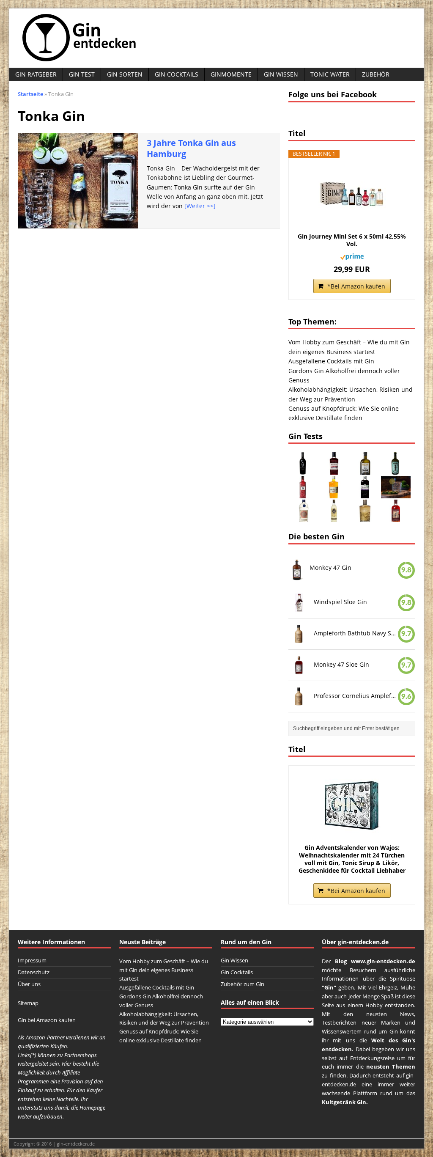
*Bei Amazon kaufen (356, 286)
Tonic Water (330, 74)
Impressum (32, 960)
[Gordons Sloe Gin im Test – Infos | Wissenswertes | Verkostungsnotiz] (365, 493)
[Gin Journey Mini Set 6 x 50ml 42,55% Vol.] (351, 194)
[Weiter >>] (200, 206)
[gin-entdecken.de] (216, 38)
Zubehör (375, 74)
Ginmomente (231, 74)
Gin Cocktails (176, 74)
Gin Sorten (125, 74)
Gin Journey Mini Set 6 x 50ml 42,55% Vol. (352, 240)
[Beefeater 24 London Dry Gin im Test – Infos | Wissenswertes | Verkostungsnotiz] (303, 493)
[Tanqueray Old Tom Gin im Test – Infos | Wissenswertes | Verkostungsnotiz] (303, 517)
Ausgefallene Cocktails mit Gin (331, 361)
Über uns (29, 984)
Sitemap (28, 1003)
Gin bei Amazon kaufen (47, 1020)
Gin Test (82, 74)
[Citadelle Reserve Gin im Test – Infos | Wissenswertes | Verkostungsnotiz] (334, 517)
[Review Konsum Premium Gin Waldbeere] (396, 493)
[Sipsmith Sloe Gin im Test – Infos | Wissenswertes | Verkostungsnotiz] (396, 517)
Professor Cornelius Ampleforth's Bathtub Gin (355, 695)
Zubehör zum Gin (242, 984)
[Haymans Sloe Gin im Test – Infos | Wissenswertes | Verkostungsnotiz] (334, 470)
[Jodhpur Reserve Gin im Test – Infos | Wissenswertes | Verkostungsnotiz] (365, 517)
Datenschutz (33, 972)
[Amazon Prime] (352, 255)
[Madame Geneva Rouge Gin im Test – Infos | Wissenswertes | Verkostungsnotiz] (303, 470)
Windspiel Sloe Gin (340, 602)
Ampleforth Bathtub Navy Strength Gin (355, 633)
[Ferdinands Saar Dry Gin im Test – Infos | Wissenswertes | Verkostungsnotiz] (396, 470)
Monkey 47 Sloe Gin (341, 664)
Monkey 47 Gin (330, 567)
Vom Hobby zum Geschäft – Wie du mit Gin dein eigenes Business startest (163, 970)
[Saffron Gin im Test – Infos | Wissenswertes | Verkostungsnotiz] (334, 493)
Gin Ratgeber (36, 74)
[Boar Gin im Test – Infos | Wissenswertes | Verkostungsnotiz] (365, 470)
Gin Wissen (281, 74)
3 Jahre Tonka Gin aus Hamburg (191, 148)
